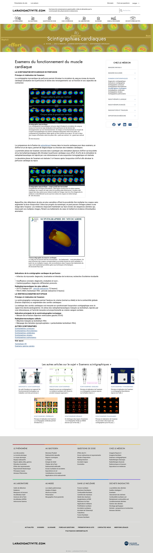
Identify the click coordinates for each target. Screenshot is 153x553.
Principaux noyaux (19, 471)
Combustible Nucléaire (84, 492)
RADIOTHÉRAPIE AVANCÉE (116, 105)
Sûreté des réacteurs (84, 497)
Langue (134, 3)
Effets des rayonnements (22, 466)
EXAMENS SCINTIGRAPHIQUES (118, 78)
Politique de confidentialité (76, 531)
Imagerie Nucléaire (115, 455)
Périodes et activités (20, 464)
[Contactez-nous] (130, 124)
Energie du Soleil (50, 462)
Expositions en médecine (117, 466)
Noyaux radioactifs (20, 460)
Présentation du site (20, 3)
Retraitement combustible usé (119, 499)
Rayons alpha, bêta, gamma (22, 462)
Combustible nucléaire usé (117, 497)
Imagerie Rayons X (115, 453)
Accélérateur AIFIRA (20, 499)
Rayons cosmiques (51, 457)
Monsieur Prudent (51, 453)
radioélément (46, 145)
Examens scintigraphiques (117, 457)
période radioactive (40, 288)
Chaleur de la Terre (51, 464)
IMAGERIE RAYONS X (115, 67)
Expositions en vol (51, 471)
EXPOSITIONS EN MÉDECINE (117, 116)
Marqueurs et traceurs (21, 492)
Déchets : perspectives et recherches (121, 508)
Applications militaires (84, 504)
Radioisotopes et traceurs (117, 464)
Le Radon (48, 460)
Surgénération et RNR (84, 499)
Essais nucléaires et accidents (55, 469)
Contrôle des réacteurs (84, 495)
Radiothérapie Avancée (116, 462)
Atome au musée (50, 492)
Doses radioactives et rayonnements (89, 455)
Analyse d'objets (50, 490)
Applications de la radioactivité (55, 475)
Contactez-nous (104, 527)
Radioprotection (82, 460)
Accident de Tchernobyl (85, 510)
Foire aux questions (123, 3)
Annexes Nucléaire (83, 517)
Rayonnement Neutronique (22, 469)
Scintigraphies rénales (23, 335)
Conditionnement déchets (117, 501)
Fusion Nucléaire (82, 515)
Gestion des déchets (116, 504)
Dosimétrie (80, 464)
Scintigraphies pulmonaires (25, 337)
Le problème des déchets (117, 488)
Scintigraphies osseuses (24, 328)
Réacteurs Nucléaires (84, 490)
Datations (17, 490)
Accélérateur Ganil (19, 495)
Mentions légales (121, 527)
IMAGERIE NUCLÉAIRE (115, 73)
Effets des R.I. (81, 453)
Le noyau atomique (20, 457)
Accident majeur (82, 462)
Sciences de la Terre (20, 497)
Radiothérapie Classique (117, 460)
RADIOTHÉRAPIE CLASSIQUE (117, 99)
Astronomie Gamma (20, 501)
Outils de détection (20, 488)
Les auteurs (34, 3)
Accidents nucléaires (84, 508)
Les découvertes (19, 453)
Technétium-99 (21, 344)
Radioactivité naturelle (52, 455)
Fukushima (80, 513)
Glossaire (110, 3)
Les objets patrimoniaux (53, 488)
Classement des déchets (117, 495)
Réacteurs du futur (83, 501)
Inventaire (112, 492)
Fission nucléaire (82, 488)
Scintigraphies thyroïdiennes (26, 331)
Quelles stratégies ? (115, 490)
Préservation (49, 495)
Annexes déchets (115, 510)
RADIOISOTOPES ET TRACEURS (118, 110)
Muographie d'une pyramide (54, 497)
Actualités (29, 527)
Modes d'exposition (83, 457)
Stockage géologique (116, 506)
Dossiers (40, 527)
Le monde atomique (20, 455)
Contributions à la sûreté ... (53, 473)
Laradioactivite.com (79, 551)
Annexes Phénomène (20, 473)
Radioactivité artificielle (52, 466)
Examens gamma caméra (24, 346)
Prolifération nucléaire (84, 506)
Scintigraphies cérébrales (25, 333)
